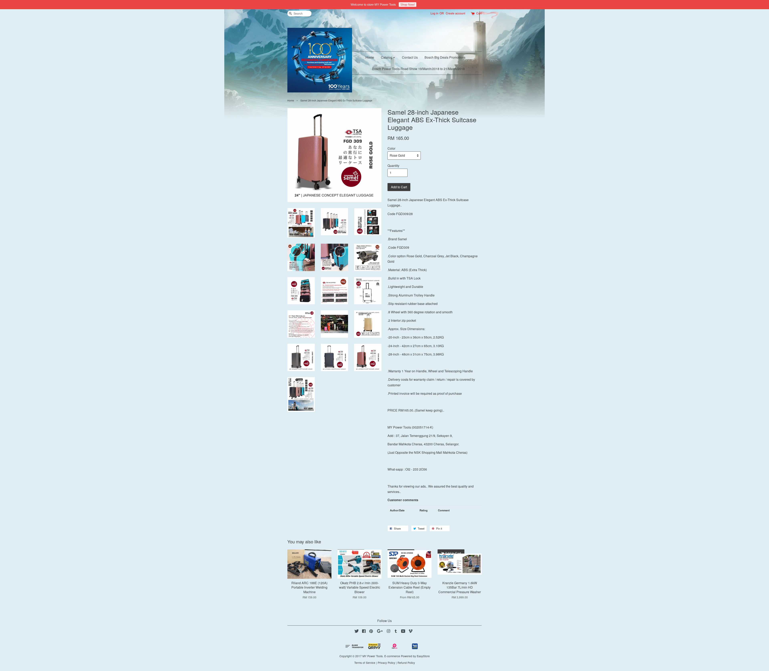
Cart (479, 13)
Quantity (393, 165)
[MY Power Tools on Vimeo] (410, 632)
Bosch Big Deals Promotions (445, 57)
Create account (455, 13)
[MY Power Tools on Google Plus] (379, 632)
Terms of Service (364, 663)
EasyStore (423, 656)
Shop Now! (407, 4)
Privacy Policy (386, 663)
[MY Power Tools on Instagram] (388, 632)
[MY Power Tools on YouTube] (403, 632)
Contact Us (410, 57)
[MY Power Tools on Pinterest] (371, 632)
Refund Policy (406, 663)
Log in (434, 13)
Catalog (387, 57)
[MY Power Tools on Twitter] (356, 632)
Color (391, 148)
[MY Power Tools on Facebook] (364, 632)
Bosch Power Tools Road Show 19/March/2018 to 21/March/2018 (418, 68)
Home (369, 57)
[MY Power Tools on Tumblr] (396, 632)
